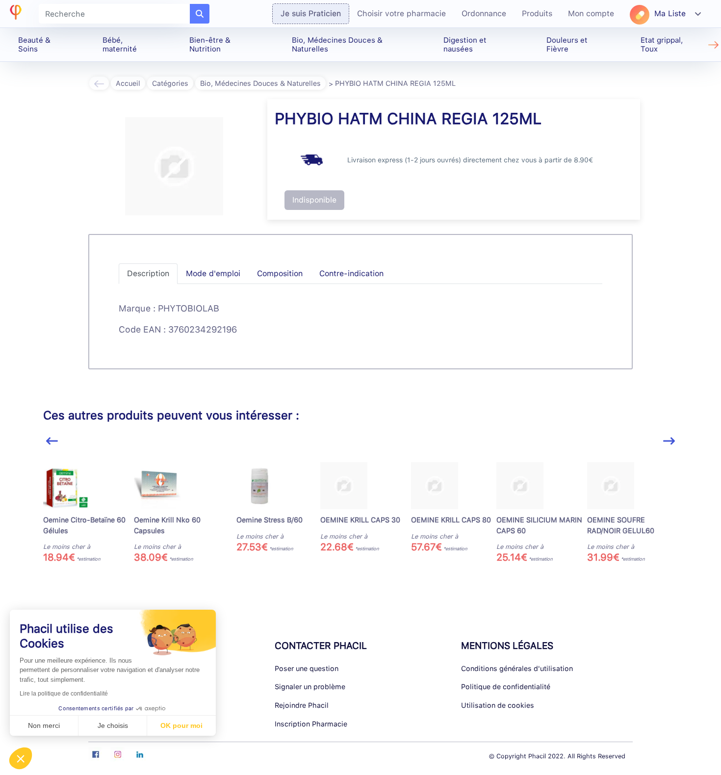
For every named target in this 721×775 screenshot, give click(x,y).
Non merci (44, 725)
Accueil (128, 83)
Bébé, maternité (120, 44)
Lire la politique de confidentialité (64, 693)
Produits (537, 13)
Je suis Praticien (311, 13)
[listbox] (360, 515)
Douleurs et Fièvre (567, 44)
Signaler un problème (310, 686)
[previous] (52, 441)
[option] (88, 512)
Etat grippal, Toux (662, 44)
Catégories (170, 83)
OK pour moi (181, 725)
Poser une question (306, 668)
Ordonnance (484, 13)
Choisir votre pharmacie (401, 13)
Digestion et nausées (465, 44)
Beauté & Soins (34, 44)
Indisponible (314, 200)
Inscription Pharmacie (311, 724)
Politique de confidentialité (505, 686)
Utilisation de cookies (497, 705)
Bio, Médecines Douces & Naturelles (337, 44)
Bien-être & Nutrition (210, 44)
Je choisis (113, 725)
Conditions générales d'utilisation (517, 668)
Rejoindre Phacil (302, 705)
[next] (669, 441)
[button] (20, 758)
